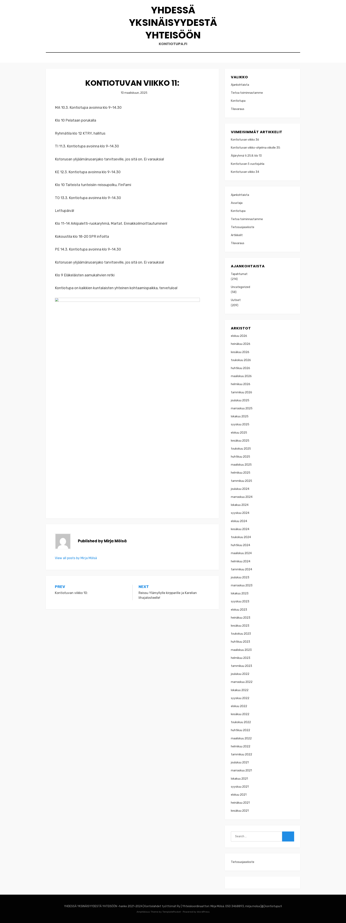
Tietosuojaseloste (242, 227)
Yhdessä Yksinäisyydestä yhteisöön (173, 22)
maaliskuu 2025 (241, 464)
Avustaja (236, 203)
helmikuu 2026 (240, 384)
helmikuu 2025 (240, 472)
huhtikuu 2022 (240, 730)
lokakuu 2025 (239, 416)
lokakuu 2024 (239, 505)
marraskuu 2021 (241, 770)
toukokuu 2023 (241, 633)
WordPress (203, 911)
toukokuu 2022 (241, 722)
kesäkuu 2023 (240, 625)
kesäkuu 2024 (240, 529)
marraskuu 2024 (241, 497)
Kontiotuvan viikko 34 (245, 172)
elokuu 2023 (239, 609)
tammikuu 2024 (241, 569)
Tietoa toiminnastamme (247, 93)
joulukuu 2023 (240, 577)
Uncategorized (240, 287)
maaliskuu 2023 (241, 650)
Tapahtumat (239, 274)
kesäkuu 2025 (240, 440)
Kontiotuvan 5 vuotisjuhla (247, 164)
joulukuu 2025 (240, 400)
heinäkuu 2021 (240, 802)
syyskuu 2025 (240, 424)
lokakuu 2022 (239, 690)
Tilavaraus (237, 109)
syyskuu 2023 (240, 601)
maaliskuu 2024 (241, 553)
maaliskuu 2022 (241, 738)
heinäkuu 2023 (240, 617)
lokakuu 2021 (239, 778)
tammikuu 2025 (241, 481)
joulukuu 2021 (240, 762)
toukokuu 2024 (241, 537)
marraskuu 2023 (241, 585)
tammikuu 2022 (241, 754)
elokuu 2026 (239, 336)
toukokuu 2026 (241, 360)
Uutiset (236, 300)
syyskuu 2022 (240, 698)
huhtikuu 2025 (240, 456)
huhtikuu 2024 (240, 545)
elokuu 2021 (238, 794)
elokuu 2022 (239, 706)
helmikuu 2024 (240, 561)
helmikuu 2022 (240, 746)
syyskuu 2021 (240, 786)
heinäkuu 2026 (240, 344)
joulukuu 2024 (240, 489)
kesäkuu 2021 (240, 810)
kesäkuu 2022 (240, 714)
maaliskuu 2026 (241, 376)
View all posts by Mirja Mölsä (76, 558)
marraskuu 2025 (241, 408)
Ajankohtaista (240, 85)
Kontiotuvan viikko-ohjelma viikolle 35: (256, 147)
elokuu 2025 (239, 432)
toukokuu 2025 (241, 448)
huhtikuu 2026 (240, 368)
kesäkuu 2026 (240, 352)
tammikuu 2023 (241, 666)
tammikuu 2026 (241, 392)
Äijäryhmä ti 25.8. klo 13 (246, 155)
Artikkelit (237, 235)
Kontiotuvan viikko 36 (245, 139)
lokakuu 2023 (239, 593)
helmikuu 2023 (240, 658)
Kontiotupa (238, 101)
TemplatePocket (171, 911)
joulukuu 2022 (240, 674)
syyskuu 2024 (240, 513)
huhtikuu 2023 (240, 641)
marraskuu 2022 (241, 682)
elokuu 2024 (239, 521)
